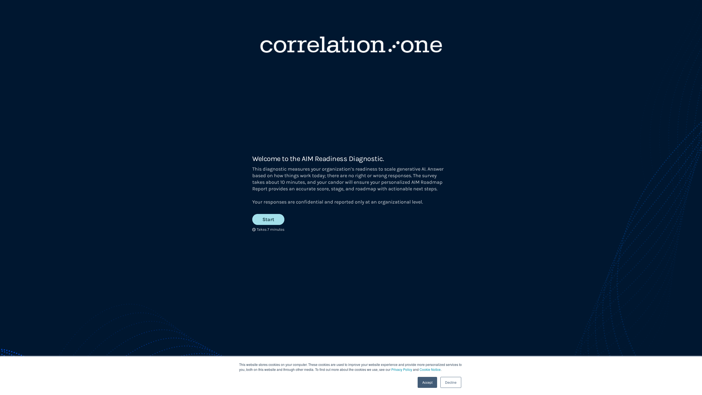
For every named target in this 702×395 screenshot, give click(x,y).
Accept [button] (427, 382)
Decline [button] (451, 382)
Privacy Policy (401, 369)
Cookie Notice (430, 369)
